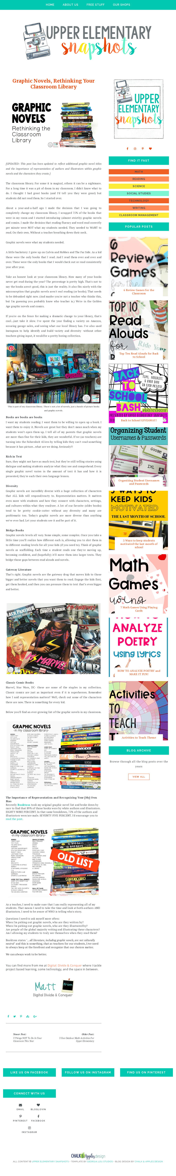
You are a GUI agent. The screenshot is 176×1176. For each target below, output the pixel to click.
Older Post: (76, 1038)
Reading (139, 179)
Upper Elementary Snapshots (50, 1161)
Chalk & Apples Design (149, 1161)
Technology (139, 200)
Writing (139, 208)
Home (50, 4)
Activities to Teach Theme (139, 737)
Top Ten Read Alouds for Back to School (139, 355)
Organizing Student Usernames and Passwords (138, 482)
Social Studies (139, 193)
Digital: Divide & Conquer (65, 965)
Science (139, 186)
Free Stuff (96, 4)
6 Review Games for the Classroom (139, 291)
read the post (14, 819)
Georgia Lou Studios (100, 1161)
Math (139, 171)
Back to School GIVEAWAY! (139, 420)
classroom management (139, 215)
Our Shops (121, 4)
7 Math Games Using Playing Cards (138, 608)
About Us (70, 4)
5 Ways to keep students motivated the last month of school (138, 544)
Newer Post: (27, 1038)
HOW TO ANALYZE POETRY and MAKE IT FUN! (139, 672)
